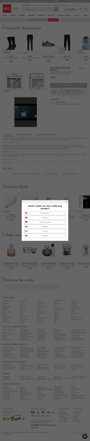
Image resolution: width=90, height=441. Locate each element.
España (45, 235)
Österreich (45, 213)
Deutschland (45, 222)
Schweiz (45, 217)
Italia (45, 231)
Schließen (66, 201)
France (45, 226)
